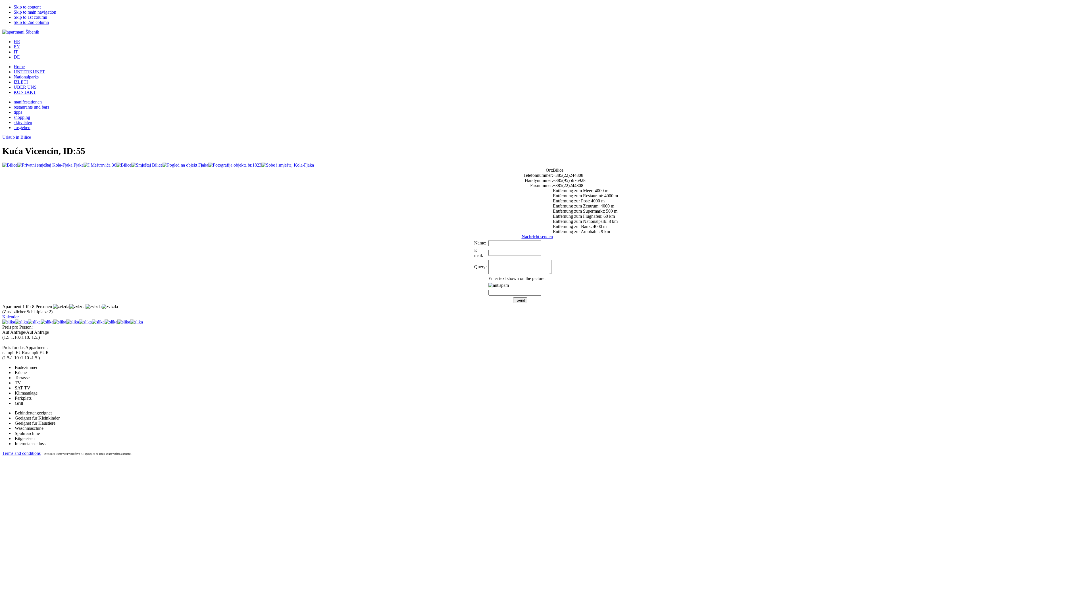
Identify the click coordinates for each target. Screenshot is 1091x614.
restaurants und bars (31, 107)
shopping (22, 117)
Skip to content (27, 7)
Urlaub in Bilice (16, 137)
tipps (18, 112)
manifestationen (28, 101)
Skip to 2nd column (31, 22)
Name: (480, 242)
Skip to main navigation (35, 12)
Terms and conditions (21, 453)
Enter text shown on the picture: (517, 278)
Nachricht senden (537, 236)
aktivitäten (23, 122)
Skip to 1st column (30, 17)
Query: (480, 266)
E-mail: (478, 253)
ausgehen (22, 127)
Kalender (10, 316)
